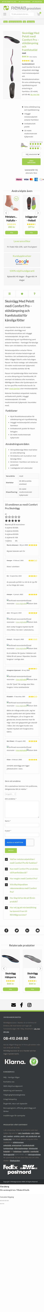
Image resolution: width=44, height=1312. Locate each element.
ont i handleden (24, 1133)
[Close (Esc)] (1, 1200)
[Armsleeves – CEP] (31, 203)
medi (24, 53)
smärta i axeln (19, 1136)
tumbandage (8, 1148)
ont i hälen (35, 1133)
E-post (8, 831)
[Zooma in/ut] (8, 1200)
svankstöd (34, 1151)
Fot (24, 22)
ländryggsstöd (8, 1154)
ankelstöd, (7, 1145)
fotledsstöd (33, 1148)
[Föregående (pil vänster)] (1, 1203)
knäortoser (17, 1151)
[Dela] (3, 1200)
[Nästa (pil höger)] (3, 1203)
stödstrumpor (18, 1142)
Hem (5, 22)
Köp (11, 233)
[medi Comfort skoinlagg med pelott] (12, 65)
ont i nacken (8, 1136)
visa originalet (21, 604)
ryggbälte (26, 1151)
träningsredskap (34, 1154)
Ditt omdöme (10, 799)
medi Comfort (14, 389)
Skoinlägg (30, 22)
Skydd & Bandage (15, 22)
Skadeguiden (15, 1161)
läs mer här (34, 94)
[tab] (9, 293)
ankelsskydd (17, 1145)
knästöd (6, 1151)
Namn (8, 821)
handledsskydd (28, 1145)
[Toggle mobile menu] (4, 14)
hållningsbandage (21, 1148)
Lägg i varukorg (31, 162)
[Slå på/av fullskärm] (5, 1200)
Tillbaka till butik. (22, 1190)
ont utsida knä (31, 1136)
